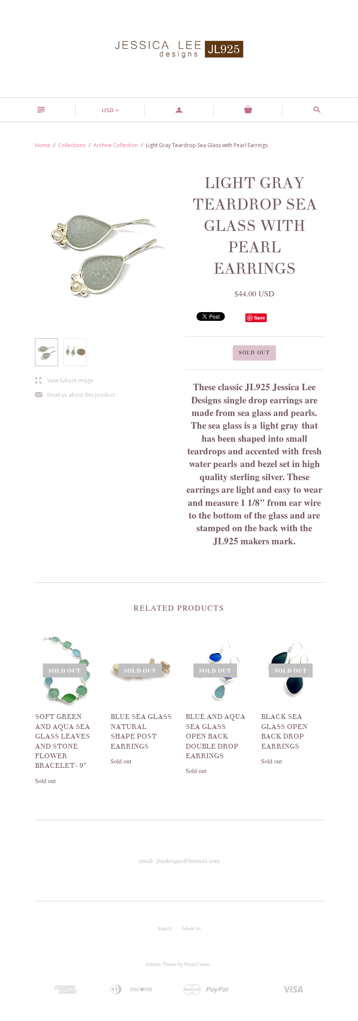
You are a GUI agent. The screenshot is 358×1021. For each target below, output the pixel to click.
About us (191, 928)
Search (165, 928)
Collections (72, 145)
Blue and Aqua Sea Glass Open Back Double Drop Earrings (215, 736)
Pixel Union (196, 963)
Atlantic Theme (160, 963)
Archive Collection (115, 145)
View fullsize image (64, 381)
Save (259, 317)
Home (42, 145)
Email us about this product (75, 395)
